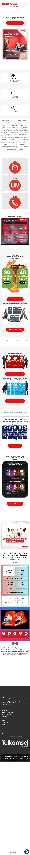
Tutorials (4, 716)
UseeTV (15, 178)
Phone (15, 196)
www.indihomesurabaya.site (15, 736)
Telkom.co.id (5, 722)
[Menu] (25, 4)
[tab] (9, 571)
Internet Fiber (15, 161)
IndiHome (10, 142)
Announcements (6, 714)
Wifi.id (3, 724)
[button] (15, 341)
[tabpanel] (15, 601)
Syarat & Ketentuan (7, 712)
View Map (3, 706)
